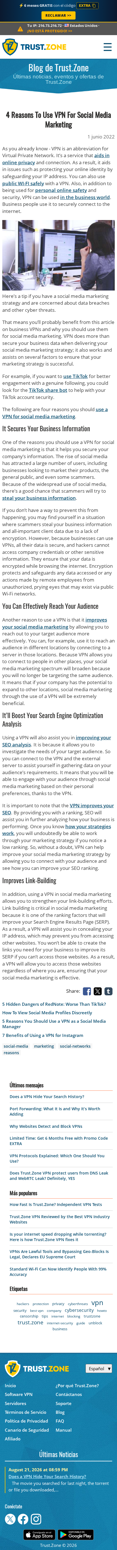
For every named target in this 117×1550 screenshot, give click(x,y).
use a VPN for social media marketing (55, 413)
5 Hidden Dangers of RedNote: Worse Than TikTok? (54, 1004)
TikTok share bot (48, 390)
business (60, 1328)
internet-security (60, 1323)
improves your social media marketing (54, 623)
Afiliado (12, 1439)
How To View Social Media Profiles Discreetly (47, 1012)
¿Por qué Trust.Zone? (77, 1385)
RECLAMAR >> (58, 15)
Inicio (10, 1385)
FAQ (60, 1421)
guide (80, 1323)
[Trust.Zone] (34, 47)
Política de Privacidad (26, 1421)
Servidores (15, 1403)
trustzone (92, 1316)
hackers (23, 1303)
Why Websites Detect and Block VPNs (46, 1126)
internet (57, 1316)
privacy (58, 1303)
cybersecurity (79, 1310)
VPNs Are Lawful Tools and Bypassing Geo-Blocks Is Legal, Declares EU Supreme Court (59, 1254)
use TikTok (75, 376)
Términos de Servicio (25, 1412)
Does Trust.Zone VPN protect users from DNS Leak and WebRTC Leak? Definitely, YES (59, 1175)
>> (49, 30)
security (20, 1310)
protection (41, 1303)
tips (45, 1316)
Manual (64, 1430)
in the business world (85, 197)
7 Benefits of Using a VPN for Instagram (42, 1035)
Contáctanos (69, 1394)
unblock (95, 1322)
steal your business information (39, 498)
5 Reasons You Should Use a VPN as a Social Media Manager (54, 1024)
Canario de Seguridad (27, 1430)
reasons (11, 1052)
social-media (16, 1046)
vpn (97, 1302)
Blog (60, 1412)
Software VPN (19, 1394)
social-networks (75, 1046)
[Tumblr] (109, 991)
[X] (98, 991)
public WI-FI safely (23, 183)
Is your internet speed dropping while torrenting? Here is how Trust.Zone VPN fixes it (58, 1236)
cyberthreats (78, 1303)
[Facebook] (88, 991)
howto (102, 1310)
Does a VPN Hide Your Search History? (47, 1096)
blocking (73, 1316)
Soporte (64, 1403)
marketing (44, 1046)
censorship (29, 1316)
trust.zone (30, 1322)
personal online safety (61, 190)
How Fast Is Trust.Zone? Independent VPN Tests (56, 1204)
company (54, 1310)
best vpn (36, 1310)
